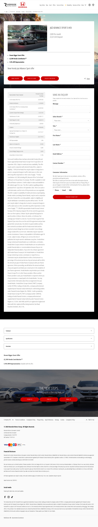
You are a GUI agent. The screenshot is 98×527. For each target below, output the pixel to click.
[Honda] (22, 5)
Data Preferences (49, 420)
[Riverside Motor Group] (10, 5)
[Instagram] (8, 497)
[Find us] (93, 5)
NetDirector (7, 518)
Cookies (62, 420)
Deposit (60, 36)
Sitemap (57, 420)
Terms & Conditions (20, 420)
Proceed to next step (72, 197)
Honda (23, 11)
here (86, 506)
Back (7, 11)
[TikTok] (12, 497)
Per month (57, 34)
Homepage (18, 11)
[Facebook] (4, 497)
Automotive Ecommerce (18, 518)
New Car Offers (29, 11)
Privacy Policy (40, 420)
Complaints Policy (31, 420)
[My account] (89, 5)
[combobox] (71, 120)
